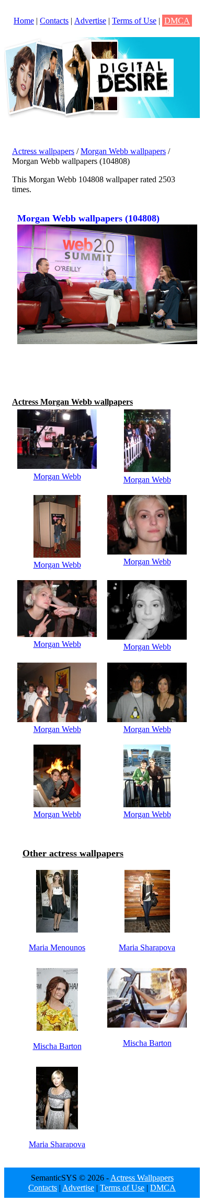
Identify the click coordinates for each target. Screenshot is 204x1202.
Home (24, 20)
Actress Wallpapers (142, 1177)
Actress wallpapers (43, 151)
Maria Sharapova (147, 947)
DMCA (177, 20)
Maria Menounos (57, 947)
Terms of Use (134, 20)
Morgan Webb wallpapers (123, 151)
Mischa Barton (57, 1046)
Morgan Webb (57, 476)
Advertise (90, 20)
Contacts (54, 20)
